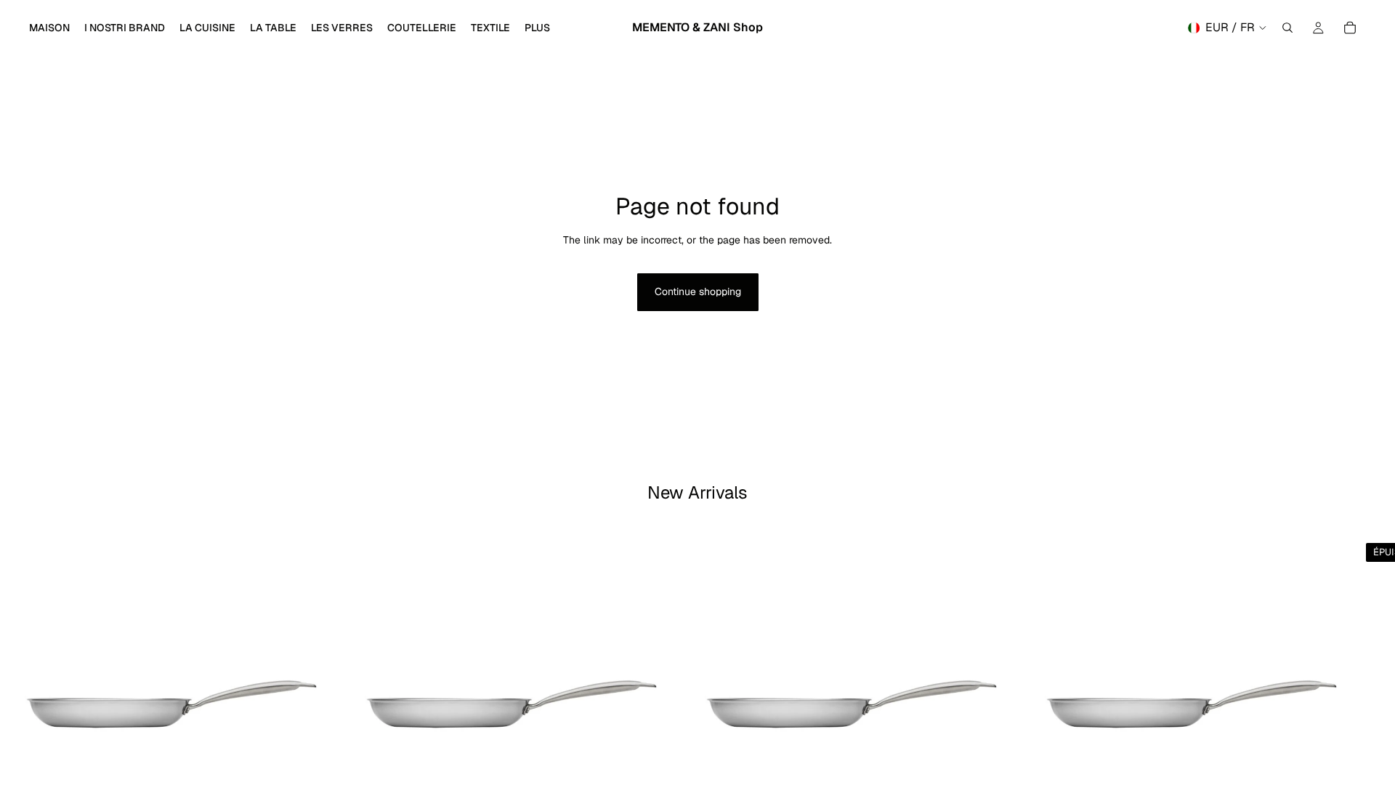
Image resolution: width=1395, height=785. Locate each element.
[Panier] (1350, 28)
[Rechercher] (1287, 28)
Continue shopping (698, 291)
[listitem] (537, 27)
